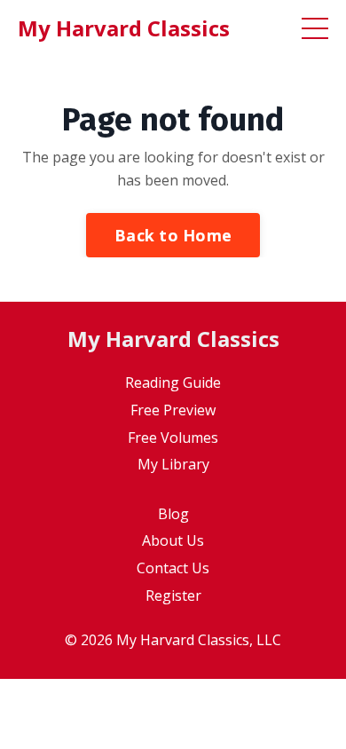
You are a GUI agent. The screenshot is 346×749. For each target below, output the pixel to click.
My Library (173, 464)
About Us (173, 540)
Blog (173, 514)
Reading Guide (173, 382)
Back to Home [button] (173, 235)
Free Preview (173, 410)
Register (173, 595)
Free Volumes (173, 437)
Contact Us (173, 568)
